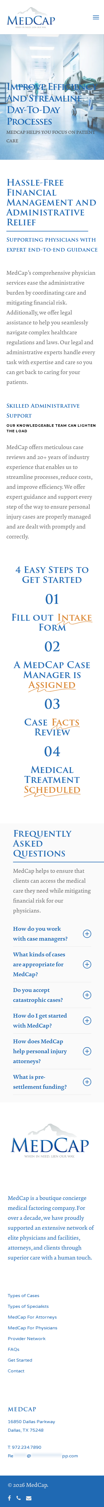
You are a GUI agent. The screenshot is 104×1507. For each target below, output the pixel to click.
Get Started (20, 1360)
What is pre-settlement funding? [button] (40, 1081)
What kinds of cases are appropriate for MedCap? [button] (39, 964)
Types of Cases (23, 1295)
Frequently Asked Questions (42, 843)
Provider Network (26, 1338)
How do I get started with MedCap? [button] (40, 1020)
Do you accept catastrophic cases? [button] (38, 995)
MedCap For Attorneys (32, 1317)
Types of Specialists (28, 1306)
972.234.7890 (26, 1447)
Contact (16, 1371)
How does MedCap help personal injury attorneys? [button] (40, 1051)
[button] (96, 17)
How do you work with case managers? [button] (40, 933)
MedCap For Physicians (32, 1328)
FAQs (13, 1349)
